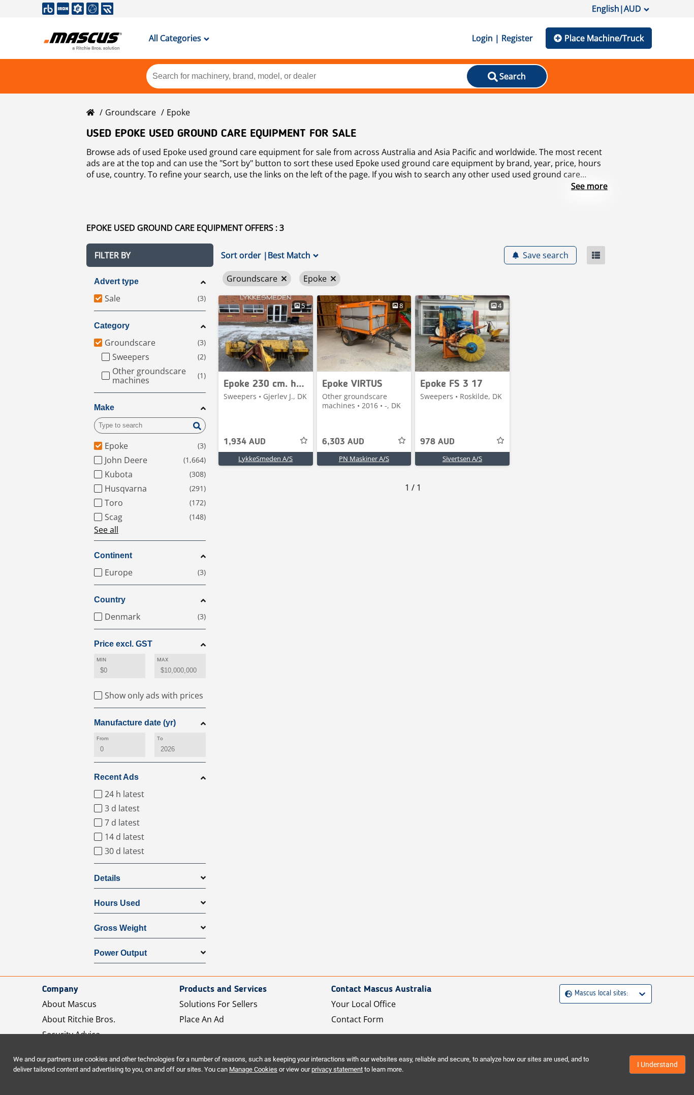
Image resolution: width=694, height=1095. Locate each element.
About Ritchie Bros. (78, 1019)
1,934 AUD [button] (245, 441)
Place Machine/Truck (604, 38)
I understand (657, 1064)
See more (589, 186)
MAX (162, 659)
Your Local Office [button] (363, 1004)
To (160, 738)
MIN (101, 659)
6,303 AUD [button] (343, 441)
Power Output (120, 953)
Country (109, 599)
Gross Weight (120, 928)
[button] (149, 255)
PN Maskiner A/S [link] (364, 458)
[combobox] (566, 993)
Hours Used (117, 903)
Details (107, 878)
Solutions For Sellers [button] (218, 1004)
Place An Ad (201, 1019)
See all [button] (106, 529)
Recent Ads (116, 777)
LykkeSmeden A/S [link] (265, 458)
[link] (265, 333)
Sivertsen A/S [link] (462, 458)
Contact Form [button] (357, 1019)
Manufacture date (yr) (135, 722)
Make (104, 407)
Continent (113, 555)
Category (112, 325)
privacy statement (337, 1069)
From (103, 738)
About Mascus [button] (69, 1004)
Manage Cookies (253, 1069)
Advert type (116, 281)
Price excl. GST (123, 644)
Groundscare (130, 112)
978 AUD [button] (437, 441)
